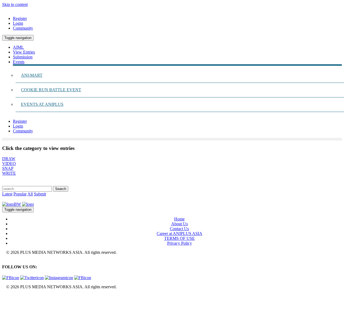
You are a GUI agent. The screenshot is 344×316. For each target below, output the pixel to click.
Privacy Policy (179, 243)
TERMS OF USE (179, 238)
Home (179, 219)
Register (20, 18)
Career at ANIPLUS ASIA (179, 233)
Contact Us (179, 228)
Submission (23, 57)
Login (18, 23)
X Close (9, 296)
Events (18, 61)
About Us (179, 224)
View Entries (24, 52)
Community (23, 28)
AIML (18, 47)
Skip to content (15, 4)
